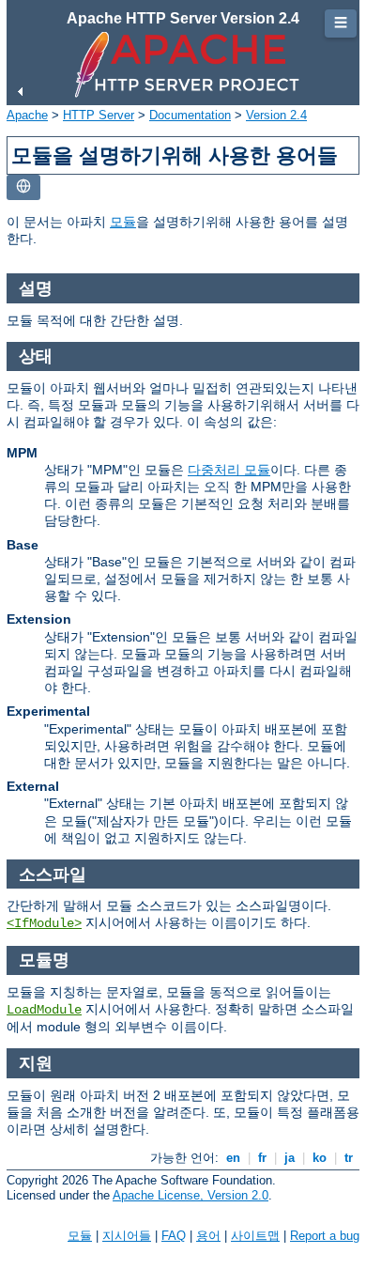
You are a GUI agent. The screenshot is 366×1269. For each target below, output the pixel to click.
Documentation (190, 115)
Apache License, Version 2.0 (190, 1195)
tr (349, 1158)
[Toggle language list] (23, 187)
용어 (208, 1236)
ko (319, 1158)
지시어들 (126, 1236)
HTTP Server (98, 115)
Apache (27, 115)
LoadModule (44, 1009)
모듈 (123, 221)
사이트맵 (255, 1236)
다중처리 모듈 (229, 469)
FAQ (173, 1236)
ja (289, 1158)
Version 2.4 (276, 115)
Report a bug (324, 1236)
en (233, 1158)
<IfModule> (44, 923)
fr (262, 1158)
